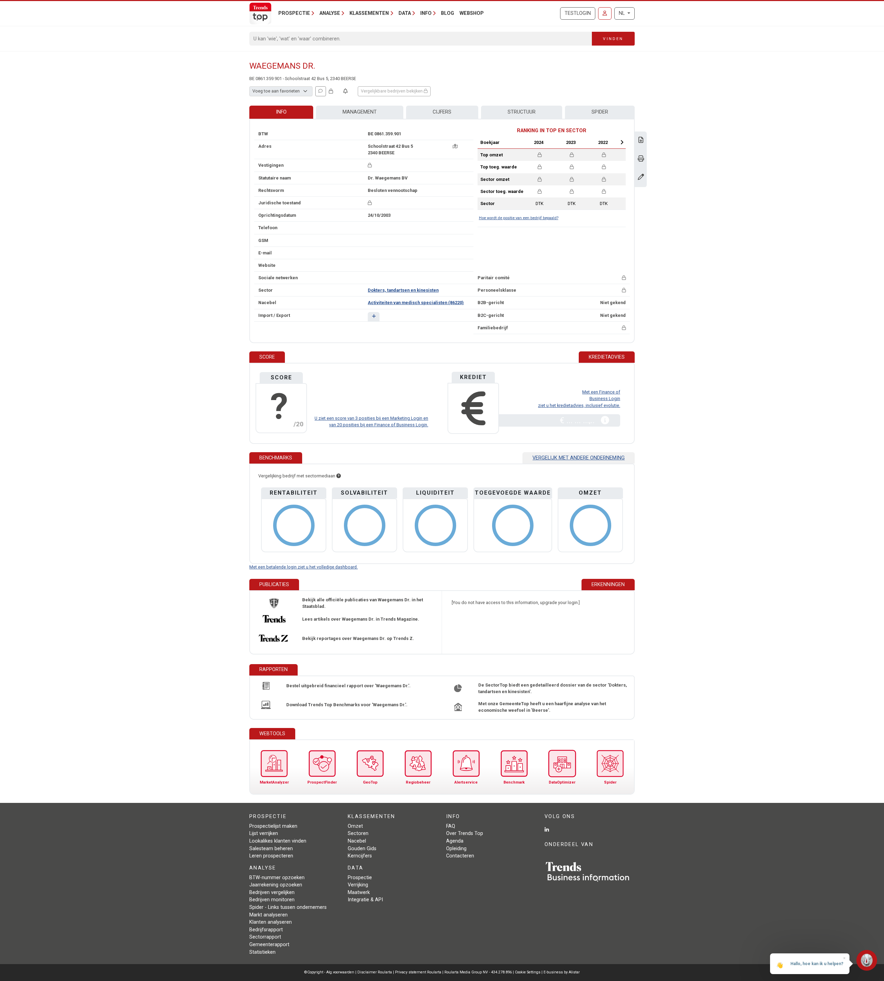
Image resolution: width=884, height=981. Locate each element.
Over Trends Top (464, 833)
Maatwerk (359, 892)
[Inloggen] (605, 13)
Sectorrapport (265, 937)
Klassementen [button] (369, 13)
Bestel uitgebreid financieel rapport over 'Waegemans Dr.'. (348, 685)
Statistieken (262, 952)
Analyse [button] (329, 13)
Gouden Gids (362, 849)
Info (281, 112)
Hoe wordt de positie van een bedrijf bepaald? (518, 218)
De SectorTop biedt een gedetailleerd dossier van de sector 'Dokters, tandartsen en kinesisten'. (552, 688)
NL (622, 13)
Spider (600, 112)
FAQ (450, 826)
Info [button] (426, 13)
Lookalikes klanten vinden (277, 841)
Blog (447, 13)
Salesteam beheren (271, 849)
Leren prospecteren (271, 856)
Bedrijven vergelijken (272, 892)
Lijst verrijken (263, 833)
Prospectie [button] (294, 13)
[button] (373, 316)
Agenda (454, 841)
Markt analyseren (268, 915)
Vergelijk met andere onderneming (578, 458)
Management (360, 112)
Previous (520, 142)
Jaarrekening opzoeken (275, 885)
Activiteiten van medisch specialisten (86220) (416, 302)
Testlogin (578, 13)
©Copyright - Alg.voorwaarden (329, 972)
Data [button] (404, 13)
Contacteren (460, 856)
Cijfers (442, 112)
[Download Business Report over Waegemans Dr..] (640, 141)
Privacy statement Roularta (418, 972)
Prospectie (360, 878)
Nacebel (357, 841)
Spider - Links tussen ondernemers (288, 907)
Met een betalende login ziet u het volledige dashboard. (303, 567)
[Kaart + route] (455, 146)
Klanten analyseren (270, 922)
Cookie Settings (528, 972)
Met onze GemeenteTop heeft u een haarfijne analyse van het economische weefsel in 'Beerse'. (542, 707)
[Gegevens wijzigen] (641, 178)
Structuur (522, 112)
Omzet (355, 826)
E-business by (562, 972)
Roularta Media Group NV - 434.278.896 (478, 972)
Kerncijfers (360, 856)
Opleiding (456, 849)
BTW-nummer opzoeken (277, 878)
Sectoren (358, 833)
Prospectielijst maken (273, 826)
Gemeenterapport (269, 945)
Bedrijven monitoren (272, 900)
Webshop (472, 13)
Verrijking (358, 885)
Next (622, 142)
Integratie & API (365, 900)
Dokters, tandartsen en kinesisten (403, 290)
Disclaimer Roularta (374, 972)
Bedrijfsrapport (266, 930)
